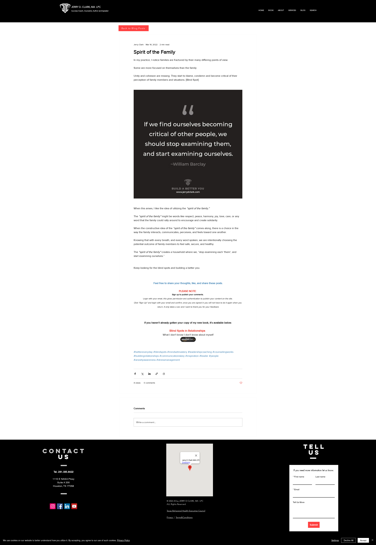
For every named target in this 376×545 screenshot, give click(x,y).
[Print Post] (163, 373)
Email (296, 489)
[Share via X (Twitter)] (142, 373)
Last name (320, 476)
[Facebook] (60, 506)
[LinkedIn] (67, 506)
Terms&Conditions (184, 517)
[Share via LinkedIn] (149, 373)
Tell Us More (298, 502)
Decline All (348, 540)
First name (298, 476)
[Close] (372, 540)
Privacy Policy (123, 540)
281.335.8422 (65, 471)
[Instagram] (53, 506)
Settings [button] (335, 540)
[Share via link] (156, 373)
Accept (363, 540)
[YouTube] (74, 506)
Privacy (170, 517)
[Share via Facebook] (135, 373)
